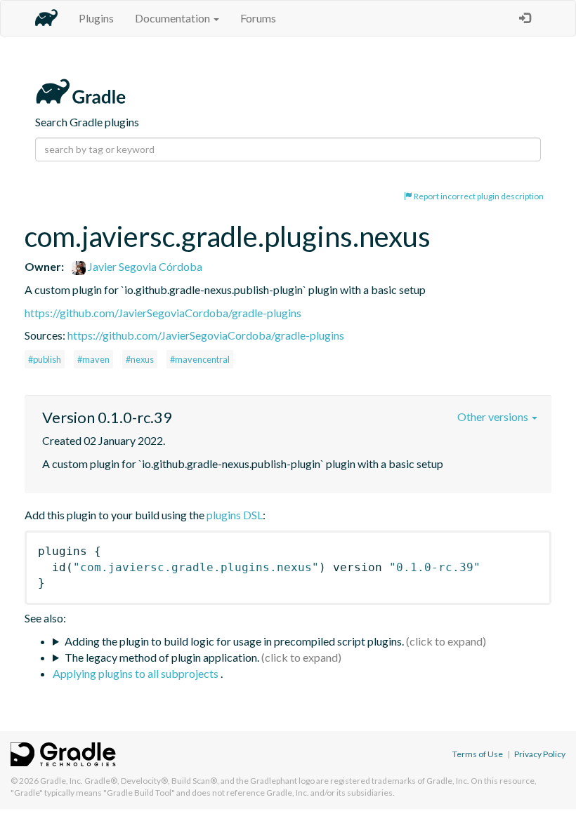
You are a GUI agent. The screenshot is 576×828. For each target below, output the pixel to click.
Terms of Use (477, 754)
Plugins (96, 18)
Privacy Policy (539, 754)
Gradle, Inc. (61, 780)
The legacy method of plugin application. (162, 657)
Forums (258, 18)
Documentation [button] (173, 18)
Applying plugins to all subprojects (137, 673)
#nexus (140, 359)
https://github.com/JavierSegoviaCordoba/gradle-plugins (163, 312)
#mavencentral (200, 359)
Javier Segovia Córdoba (144, 266)
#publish (44, 359)
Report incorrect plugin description (478, 196)
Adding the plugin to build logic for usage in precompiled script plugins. (234, 641)
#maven (93, 359)
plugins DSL (235, 514)
